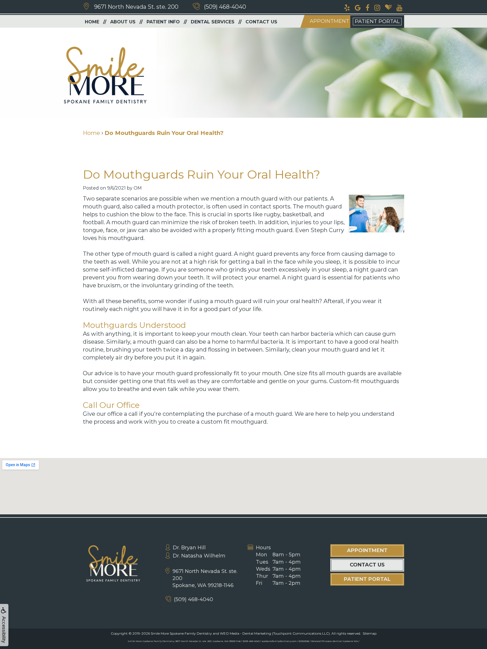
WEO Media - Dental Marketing (245, 633)
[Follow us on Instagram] (377, 7)
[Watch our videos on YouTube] (399, 7)
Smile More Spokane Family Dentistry (181, 633)
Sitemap (370, 633)
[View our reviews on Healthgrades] (388, 7)
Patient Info (163, 22)
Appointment (329, 21)
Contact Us (261, 22)
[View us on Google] (357, 7)
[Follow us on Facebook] (367, 7)
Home (92, 22)
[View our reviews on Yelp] (347, 7)
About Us (123, 22)
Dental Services (212, 22)
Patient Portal (377, 21)
